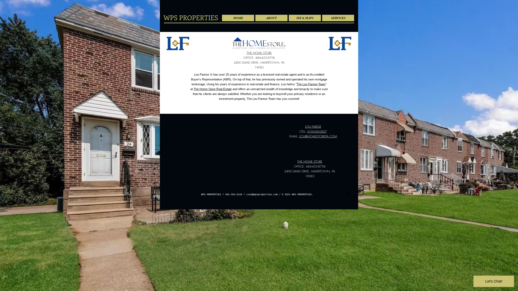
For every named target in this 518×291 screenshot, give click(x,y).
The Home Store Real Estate (213, 89)
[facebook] (347, 194)
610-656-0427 (317, 132)
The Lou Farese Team (311, 84)
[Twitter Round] (352, 194)
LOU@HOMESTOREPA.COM (318, 136)
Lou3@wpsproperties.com (262, 194)
